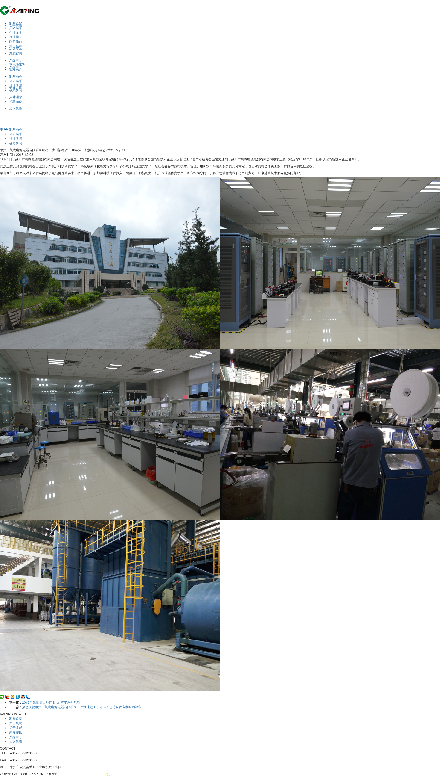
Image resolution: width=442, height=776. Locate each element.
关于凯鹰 (15, 723)
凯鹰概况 (15, 23)
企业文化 (15, 32)
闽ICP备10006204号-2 (76, 773)
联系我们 (15, 41)
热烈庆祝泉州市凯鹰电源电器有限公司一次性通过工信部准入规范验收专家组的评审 (81, 707)
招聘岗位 (15, 101)
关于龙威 (15, 727)
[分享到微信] (2, 697)
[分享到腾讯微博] (18, 697)
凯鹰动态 (15, 76)
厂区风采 (15, 27)
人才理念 (15, 96)
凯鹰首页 (15, 718)
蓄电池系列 (17, 64)
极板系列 (15, 69)
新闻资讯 (15, 732)
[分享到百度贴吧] (28, 697)
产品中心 (15, 60)
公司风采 (15, 80)
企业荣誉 (15, 37)
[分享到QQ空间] (13, 697)
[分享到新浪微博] (7, 697)
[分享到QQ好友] (23, 697)
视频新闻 (15, 90)
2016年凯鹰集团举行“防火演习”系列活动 (51, 702)
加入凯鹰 (15, 741)
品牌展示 (15, 48)
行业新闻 (15, 85)
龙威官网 (15, 53)
